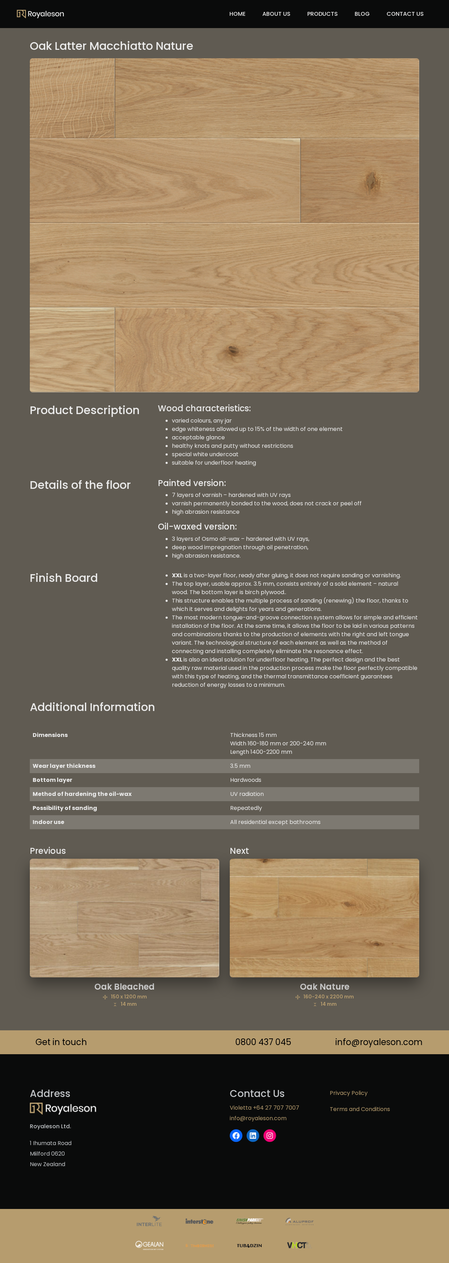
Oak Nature (327, 994)
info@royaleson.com (377, 1042)
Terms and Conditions (360, 1109)
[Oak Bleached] (124, 918)
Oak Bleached (124, 994)
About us (276, 14)
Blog (362, 14)
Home (237, 14)
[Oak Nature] (324, 918)
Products (322, 14)
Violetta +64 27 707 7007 (264, 1108)
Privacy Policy (349, 1093)
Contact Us (405, 14)
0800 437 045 (263, 1042)
